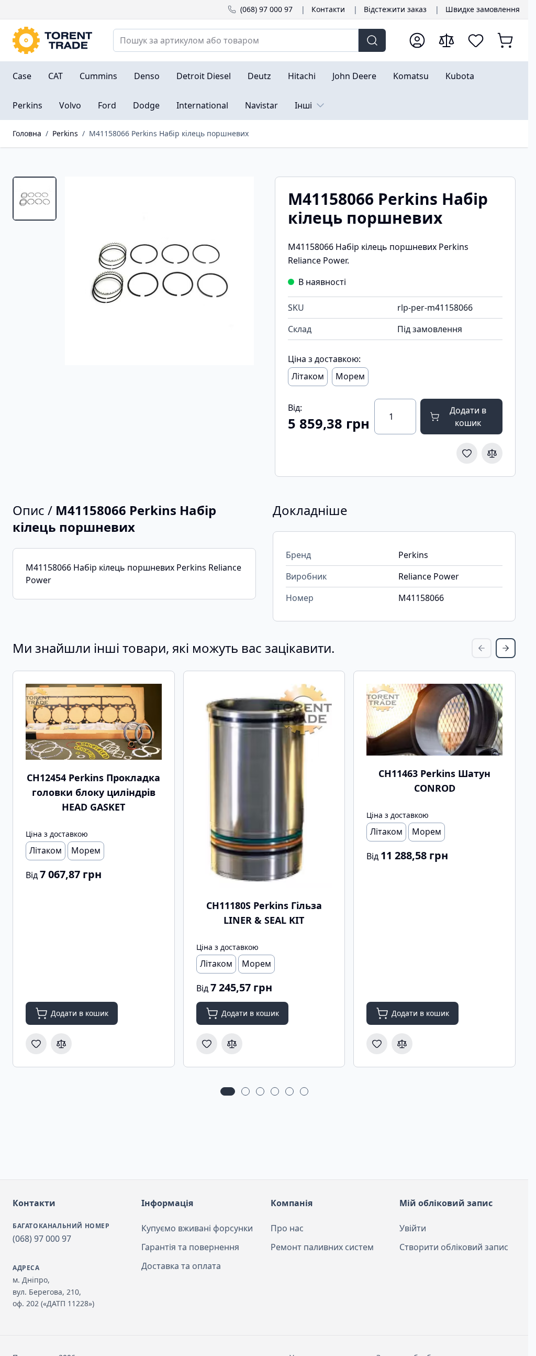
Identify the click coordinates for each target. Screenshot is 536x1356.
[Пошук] (372, 40)
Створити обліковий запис (453, 1247)
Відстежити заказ (395, 9)
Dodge (146, 105)
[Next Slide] (506, 648)
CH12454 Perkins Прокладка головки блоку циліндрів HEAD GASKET (93, 792)
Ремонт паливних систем (322, 1247)
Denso (147, 76)
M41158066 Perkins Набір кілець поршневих (169, 133)
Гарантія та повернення (190, 1247)
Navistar (261, 105)
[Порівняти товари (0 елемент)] (446, 40)
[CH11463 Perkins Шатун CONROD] (434, 720)
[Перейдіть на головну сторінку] (52, 40)
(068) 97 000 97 (266, 9)
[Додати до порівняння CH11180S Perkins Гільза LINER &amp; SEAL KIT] (231, 1043)
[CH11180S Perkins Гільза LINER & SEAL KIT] (264, 786)
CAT (55, 76)
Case (22, 76)
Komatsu (411, 76)
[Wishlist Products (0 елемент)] (475, 40)
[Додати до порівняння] (492, 453)
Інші (303, 105)
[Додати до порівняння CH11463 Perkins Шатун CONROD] (402, 1043)
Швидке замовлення (482, 9)
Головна (27, 133)
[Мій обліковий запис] (417, 40)
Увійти (412, 1228)
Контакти (328, 9)
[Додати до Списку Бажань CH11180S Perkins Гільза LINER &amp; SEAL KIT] (206, 1043)
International (202, 105)
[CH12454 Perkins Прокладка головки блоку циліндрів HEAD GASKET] (94, 722)
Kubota (459, 76)
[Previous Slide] (482, 648)
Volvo (70, 105)
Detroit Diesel (203, 76)
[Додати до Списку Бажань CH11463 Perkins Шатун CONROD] (376, 1043)
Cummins (98, 76)
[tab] (35, 199)
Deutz (259, 76)
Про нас (287, 1228)
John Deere (354, 76)
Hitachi (302, 76)
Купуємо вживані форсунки (197, 1228)
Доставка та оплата (181, 1266)
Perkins (27, 105)
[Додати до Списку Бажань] (466, 453)
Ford (107, 105)
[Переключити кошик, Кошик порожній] (505, 40)
